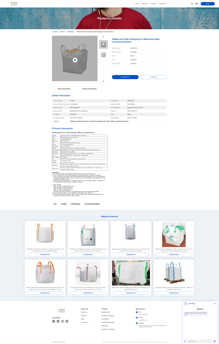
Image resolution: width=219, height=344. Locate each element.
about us (145, 3)
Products (62, 31)
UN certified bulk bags (92, 204)
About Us (84, 312)
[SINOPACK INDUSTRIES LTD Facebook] (53, 321)
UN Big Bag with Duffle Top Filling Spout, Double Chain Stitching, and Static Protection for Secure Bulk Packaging (45, 250)
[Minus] (215, 304)
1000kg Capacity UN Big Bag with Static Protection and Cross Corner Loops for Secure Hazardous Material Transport (174, 250)
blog (82, 319)
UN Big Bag (70, 31)
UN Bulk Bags (75, 204)
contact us (162, 3)
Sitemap (62, 342)
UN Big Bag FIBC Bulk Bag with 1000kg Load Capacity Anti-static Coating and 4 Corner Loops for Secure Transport (88, 288)
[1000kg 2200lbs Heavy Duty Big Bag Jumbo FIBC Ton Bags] (75, 58)
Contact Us (84, 322)
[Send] (214, 341)
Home (137, 3)
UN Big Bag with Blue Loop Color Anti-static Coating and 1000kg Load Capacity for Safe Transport (174, 288)
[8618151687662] (62, 321)
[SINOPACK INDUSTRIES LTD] (13, 3)
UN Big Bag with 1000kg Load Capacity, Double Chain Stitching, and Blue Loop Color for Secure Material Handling (88, 250)
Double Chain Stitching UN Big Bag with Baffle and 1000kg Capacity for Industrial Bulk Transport (131, 288)
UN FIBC (64, 204)
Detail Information (64, 89)
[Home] (61, 312)
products (153, 3)
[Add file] (185, 341)
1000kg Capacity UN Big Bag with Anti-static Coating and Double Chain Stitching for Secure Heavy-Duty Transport (131, 250)
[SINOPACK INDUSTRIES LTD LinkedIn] (58, 321)
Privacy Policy (55, 342)
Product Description (89, 89)
